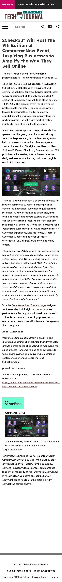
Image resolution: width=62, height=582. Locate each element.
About (17, 564)
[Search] (42, 26)
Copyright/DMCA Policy (16, 577)
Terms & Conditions (44, 570)
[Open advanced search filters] (49, 26)
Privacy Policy (40, 577)
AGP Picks (7, 4)
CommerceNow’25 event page (29, 305)
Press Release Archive (36, 564)
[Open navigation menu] (5, 26)
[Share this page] (58, 26)
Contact (54, 577)
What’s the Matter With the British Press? (31, 4)
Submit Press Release (19, 570)
